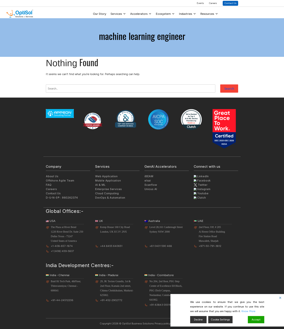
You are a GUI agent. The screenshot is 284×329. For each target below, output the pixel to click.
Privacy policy (162, 323)
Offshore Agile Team (60, 180)
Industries (185, 14)
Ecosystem (163, 14)
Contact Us (230, 3)
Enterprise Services (108, 189)
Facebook (203, 180)
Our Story (99, 14)
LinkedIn (202, 176)
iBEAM (148, 176)
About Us (52, 176)
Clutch (201, 197)
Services (116, 14)
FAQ (48, 184)
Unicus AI (150, 189)
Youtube (202, 193)
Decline (198, 319)
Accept (256, 319)
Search (229, 88)
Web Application (106, 176)
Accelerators (139, 14)
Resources (207, 14)
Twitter (202, 184)
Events (200, 3)
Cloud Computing (107, 193)
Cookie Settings (220, 319)
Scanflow (150, 184)
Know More (248, 311)
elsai (147, 180)
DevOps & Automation (110, 197)
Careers (213, 3)
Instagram (203, 189)
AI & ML (100, 184)
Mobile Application (108, 180)
